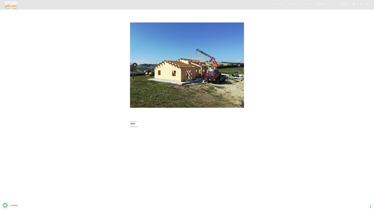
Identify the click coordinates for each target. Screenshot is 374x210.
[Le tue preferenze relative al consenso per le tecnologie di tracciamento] (370, 206)
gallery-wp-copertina (240, 65)
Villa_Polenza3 (135, 65)
